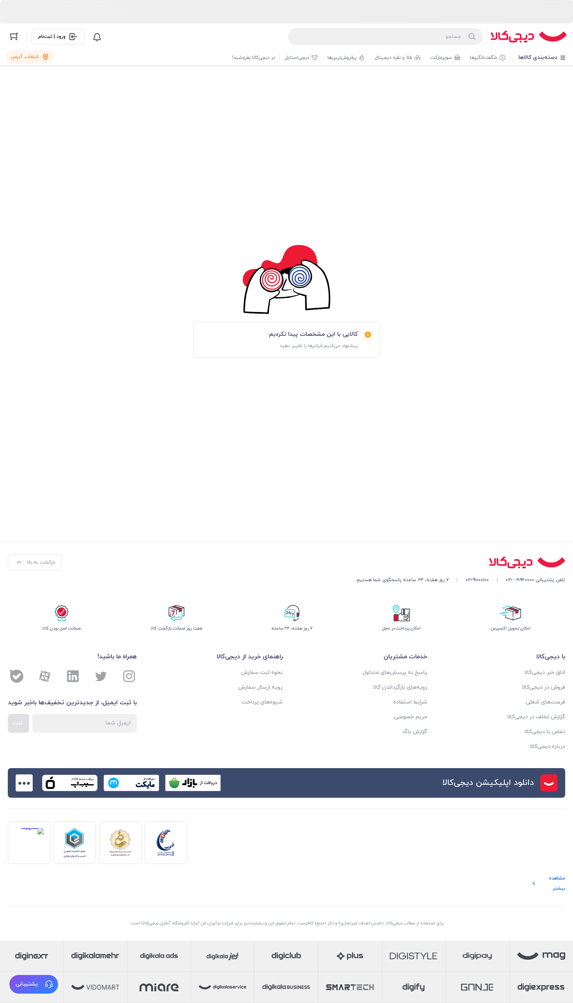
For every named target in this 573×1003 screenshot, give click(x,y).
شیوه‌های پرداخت (262, 702)
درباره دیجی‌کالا (547, 746)
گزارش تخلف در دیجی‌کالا (536, 717)
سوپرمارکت (441, 58)
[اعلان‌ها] (97, 36)
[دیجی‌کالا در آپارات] (45, 676)
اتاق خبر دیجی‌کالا (544, 672)
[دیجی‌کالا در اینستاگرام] (129, 676)
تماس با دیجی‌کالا (544, 731)
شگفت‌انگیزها (483, 58)
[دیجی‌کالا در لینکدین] (73, 676)
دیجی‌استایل (297, 58)
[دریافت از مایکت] (131, 782)
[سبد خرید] (14, 36)
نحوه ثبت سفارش (262, 672)
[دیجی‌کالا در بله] (17, 676)
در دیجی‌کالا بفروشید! (253, 58)
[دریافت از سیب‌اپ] (69, 782)
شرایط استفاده (410, 702)
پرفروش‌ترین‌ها (342, 58)
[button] (33, 984)
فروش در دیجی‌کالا (543, 687)
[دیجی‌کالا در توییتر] (101, 676)
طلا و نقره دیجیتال (393, 58)
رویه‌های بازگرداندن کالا (400, 687)
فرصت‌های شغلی (545, 702)
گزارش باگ (415, 731)
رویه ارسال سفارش (260, 687)
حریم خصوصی (410, 717)
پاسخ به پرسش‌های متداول (395, 672)
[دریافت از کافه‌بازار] (193, 782)
